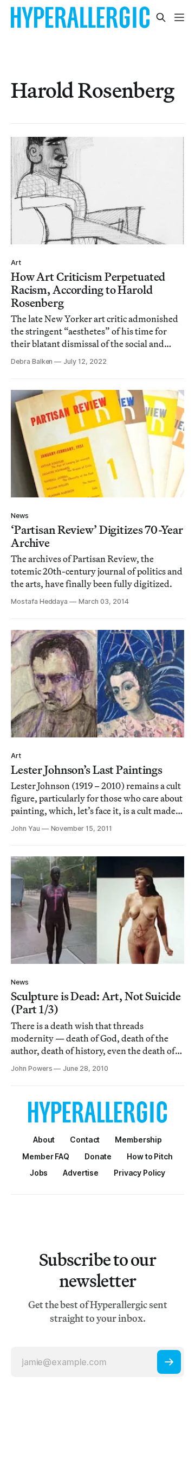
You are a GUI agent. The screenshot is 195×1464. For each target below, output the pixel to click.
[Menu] (179, 17)
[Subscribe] (169, 1362)
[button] (138, 1139)
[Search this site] (161, 17)
